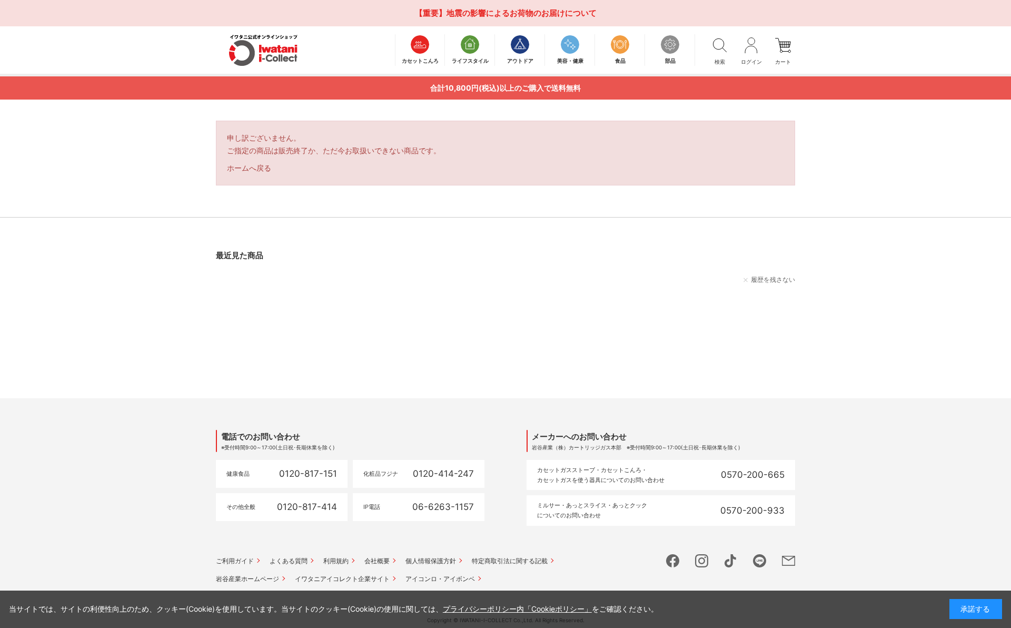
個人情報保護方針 (430, 561)
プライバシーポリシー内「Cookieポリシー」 (517, 608)
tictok (730, 560)
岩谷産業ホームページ (247, 579)
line (759, 560)
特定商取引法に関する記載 (510, 561)
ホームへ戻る (249, 167)
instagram (701, 560)
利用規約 (336, 561)
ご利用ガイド (235, 561)
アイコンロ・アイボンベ (440, 579)
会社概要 (377, 561)
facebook (672, 560)
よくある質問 (289, 561)
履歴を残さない (773, 279)
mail (788, 560)
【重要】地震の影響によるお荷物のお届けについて (506, 13)
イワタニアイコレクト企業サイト (342, 579)
